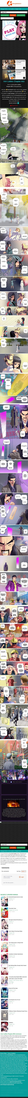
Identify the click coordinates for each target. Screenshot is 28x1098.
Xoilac (8, 1092)
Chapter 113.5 (12, 990)
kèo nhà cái (3, 1087)
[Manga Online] (14, 3)
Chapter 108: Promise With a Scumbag (16, 981)
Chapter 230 (12, 944)
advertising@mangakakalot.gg (7, 1084)
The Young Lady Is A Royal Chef (16, 942)
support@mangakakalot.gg (15, 1081)
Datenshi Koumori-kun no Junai (16, 897)
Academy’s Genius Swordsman (16, 954)
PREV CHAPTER (5, 15)
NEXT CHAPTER (21, 15)
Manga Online (4, 851)
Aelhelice (11, 1022)
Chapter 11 (11, 1001)
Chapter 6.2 (12, 898)
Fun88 (9, 1087)
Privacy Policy (3, 1053)
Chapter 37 (11, 967)
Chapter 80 (11, 933)
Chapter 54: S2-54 (13, 910)
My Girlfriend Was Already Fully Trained (17, 965)
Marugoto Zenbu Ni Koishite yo (15, 919)
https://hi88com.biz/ (22, 1090)
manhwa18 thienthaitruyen (7, 1090)
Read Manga (10, 1054)
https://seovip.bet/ (5, 1094)
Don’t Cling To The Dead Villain (15, 931)
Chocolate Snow (12, 908)
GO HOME (13, 15)
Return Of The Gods (13, 988)
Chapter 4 (11, 921)
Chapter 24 (11, 1024)
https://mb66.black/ (19, 1092)
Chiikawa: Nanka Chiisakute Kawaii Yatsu (18, 1011)
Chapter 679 (12, 1013)
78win (15, 1090)
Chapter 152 (12, 956)
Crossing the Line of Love (14, 999)
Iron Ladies (11, 851)
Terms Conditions (12, 1053)
